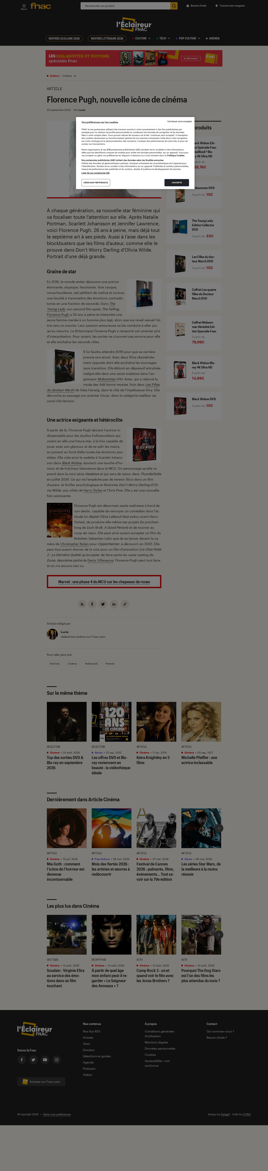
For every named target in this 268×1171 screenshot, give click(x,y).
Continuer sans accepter (179, 121)
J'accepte (177, 183)
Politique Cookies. (176, 155)
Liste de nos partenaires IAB (95, 173)
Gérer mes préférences (95, 183)
